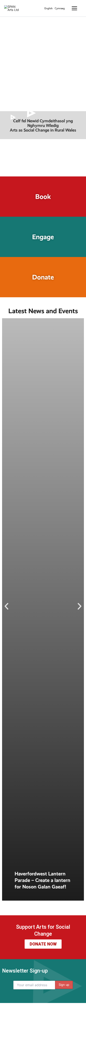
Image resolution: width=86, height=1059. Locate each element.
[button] (6, 606)
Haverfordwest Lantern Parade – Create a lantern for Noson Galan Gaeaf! (42, 880)
